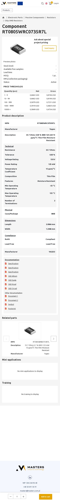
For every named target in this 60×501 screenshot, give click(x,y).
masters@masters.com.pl (30, 491)
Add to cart (45, 497)
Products (6, 10)
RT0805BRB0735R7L (41, 342)
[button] (3, 17)
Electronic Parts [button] (15, 17)
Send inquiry (49, 48)
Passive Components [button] (34, 17)
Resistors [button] (51, 17)
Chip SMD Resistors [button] (14, 21)
